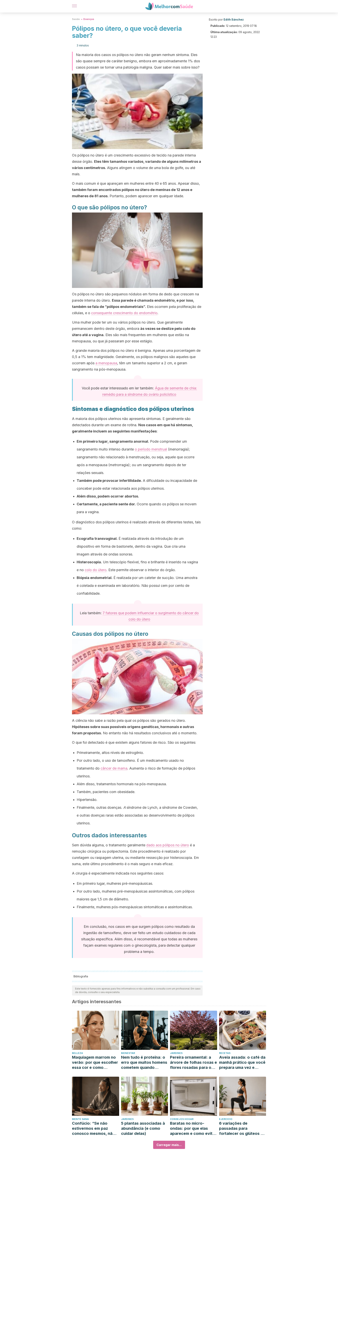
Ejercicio (225, 1119)
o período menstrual (151, 449)
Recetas (224, 1053)
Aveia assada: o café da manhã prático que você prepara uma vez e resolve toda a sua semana (242, 1062)
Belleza (77, 1053)
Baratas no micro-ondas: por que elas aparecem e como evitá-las (193, 1128)
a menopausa (106, 363)
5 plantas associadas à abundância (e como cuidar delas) (143, 1128)
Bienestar (128, 1053)
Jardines (176, 1053)
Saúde (76, 19)
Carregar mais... (169, 1145)
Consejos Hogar (181, 1119)
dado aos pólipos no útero (167, 845)
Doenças (88, 19)
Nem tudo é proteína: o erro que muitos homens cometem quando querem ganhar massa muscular (144, 1062)
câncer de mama (114, 768)
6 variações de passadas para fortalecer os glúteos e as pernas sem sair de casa (241, 1128)
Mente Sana (80, 1119)
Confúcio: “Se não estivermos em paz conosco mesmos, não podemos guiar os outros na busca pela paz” (93, 1128)
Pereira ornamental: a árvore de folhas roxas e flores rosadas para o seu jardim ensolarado (193, 1062)
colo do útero (95, 570)
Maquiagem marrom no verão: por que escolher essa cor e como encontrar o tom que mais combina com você (95, 1062)
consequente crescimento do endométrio (124, 313)
